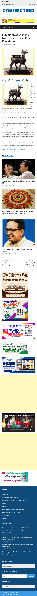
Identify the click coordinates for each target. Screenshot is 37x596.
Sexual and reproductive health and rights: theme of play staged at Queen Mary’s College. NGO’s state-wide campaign (17, 530)
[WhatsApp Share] (13, 80)
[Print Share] (27, 80)
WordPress (10, 594)
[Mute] (30, 430)
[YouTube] (32, 4)
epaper (4, 503)
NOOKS (4, 506)
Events (8, 31)
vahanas (22, 149)
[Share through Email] (22, 80)
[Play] (4, 430)
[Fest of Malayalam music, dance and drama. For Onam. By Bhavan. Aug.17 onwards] (18, 209)
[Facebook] (34, 4)
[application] (18, 422)
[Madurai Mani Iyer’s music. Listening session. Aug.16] (18, 247)
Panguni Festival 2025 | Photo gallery (13, 509)
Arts (3, 31)
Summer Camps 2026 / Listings (11, 512)
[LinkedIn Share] (18, 80)
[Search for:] (18, 576)
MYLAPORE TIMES (14, 592)
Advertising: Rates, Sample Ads (11, 497)
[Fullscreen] (32, 430)
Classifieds (5, 515)
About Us (5, 494)
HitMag (16, 594)
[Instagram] (30, 4)
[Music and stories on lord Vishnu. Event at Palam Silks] (18, 179)
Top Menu (6, 1)
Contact (4, 518)
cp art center (9, 149)
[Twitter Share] (8, 80)
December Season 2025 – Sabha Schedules (14, 500)
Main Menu (9, 27)
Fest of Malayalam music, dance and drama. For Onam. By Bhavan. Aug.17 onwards (17, 212)
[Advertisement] (18, 393)
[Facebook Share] (4, 80)
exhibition (16, 149)
